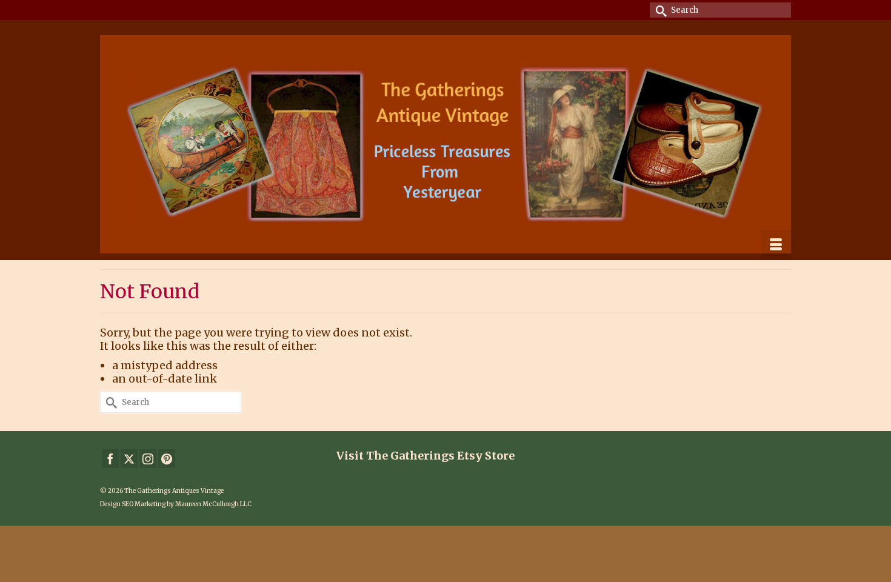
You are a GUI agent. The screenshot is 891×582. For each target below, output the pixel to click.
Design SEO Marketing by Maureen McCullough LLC (176, 504)
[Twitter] (129, 458)
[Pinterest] (166, 458)
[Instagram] (147, 458)
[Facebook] (110, 458)
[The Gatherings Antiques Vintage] (445, 144)
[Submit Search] (659, 10)
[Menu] (776, 245)
